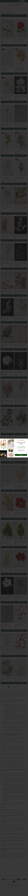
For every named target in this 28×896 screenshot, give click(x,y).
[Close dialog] (27, 439)
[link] (21, 440)
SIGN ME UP (21, 454)
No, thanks (21, 456)
